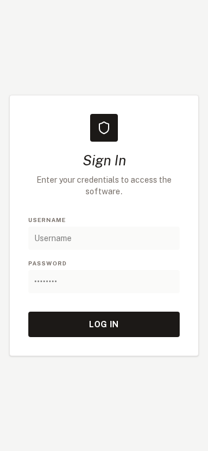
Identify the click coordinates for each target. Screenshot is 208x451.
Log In (104, 324)
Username (47, 219)
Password (47, 263)
